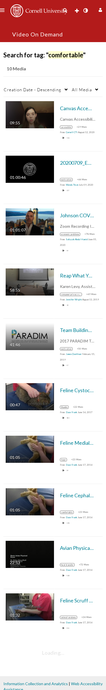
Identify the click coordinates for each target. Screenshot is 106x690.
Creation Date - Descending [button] (32, 89)
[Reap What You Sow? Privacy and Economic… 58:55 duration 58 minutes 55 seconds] (30, 281)
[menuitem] (65, 10)
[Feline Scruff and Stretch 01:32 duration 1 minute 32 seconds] (30, 606)
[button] (100, 9)
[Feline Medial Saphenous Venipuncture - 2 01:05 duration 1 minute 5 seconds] (30, 448)
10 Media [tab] (16, 68)
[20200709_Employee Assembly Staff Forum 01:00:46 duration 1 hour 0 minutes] (30, 168)
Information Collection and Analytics (35, 683)
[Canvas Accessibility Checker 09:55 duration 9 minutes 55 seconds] (30, 114)
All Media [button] (82, 89)
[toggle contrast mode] (85, 10)
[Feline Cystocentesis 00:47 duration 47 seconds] (30, 396)
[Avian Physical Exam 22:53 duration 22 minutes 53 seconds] (30, 554)
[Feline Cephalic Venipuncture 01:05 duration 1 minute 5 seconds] (30, 501)
